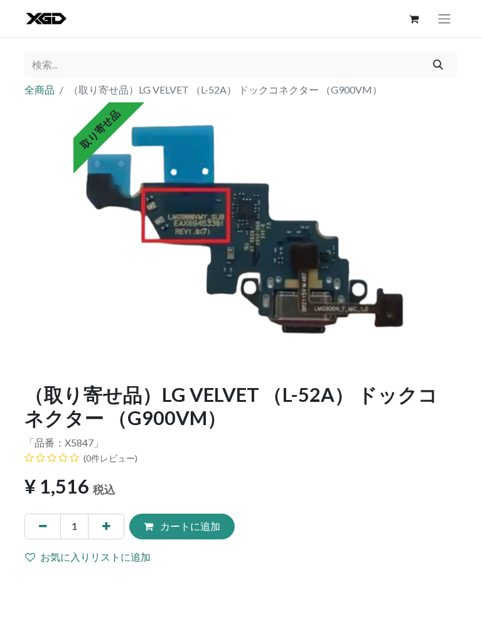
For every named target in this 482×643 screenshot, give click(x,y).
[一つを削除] (42, 526)
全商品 (39, 89)
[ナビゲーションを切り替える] (444, 18)
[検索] (438, 64)
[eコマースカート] (413, 18)
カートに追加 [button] (189, 526)
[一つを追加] (106, 526)
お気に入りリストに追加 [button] (95, 557)
